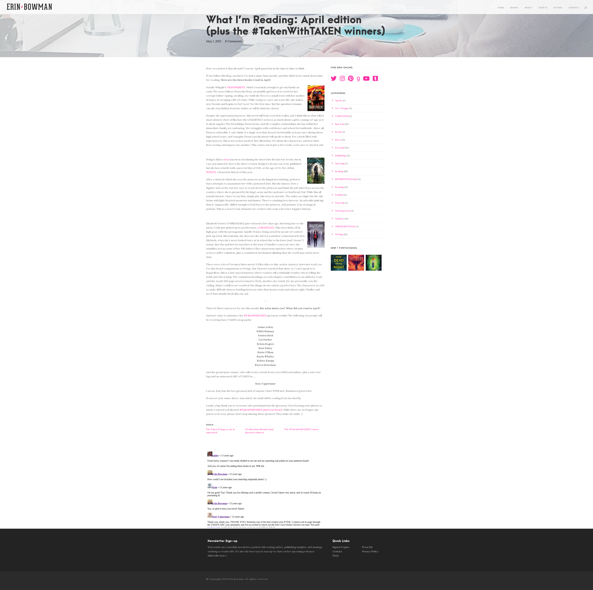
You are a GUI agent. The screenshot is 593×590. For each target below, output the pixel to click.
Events (543, 7)
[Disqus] (265, 488)
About (528, 7)
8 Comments (233, 41)
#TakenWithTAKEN (255, 315)
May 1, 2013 (213, 41)
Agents (338, 100)
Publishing (340, 155)
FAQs (335, 555)
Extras (558, 7)
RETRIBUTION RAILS (346, 179)
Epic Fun (339, 124)
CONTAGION (342, 116)
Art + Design (341, 108)
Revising (339, 187)
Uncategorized (343, 210)
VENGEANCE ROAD (345, 226)
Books (514, 7)
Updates (339, 218)
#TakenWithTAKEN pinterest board (261, 409)
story (226, 159)
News (338, 139)
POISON (211, 172)
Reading (339, 171)
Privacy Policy (370, 551)
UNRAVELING (266, 227)
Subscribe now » (217, 555)
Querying (340, 163)
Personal (339, 147)
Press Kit (367, 547)
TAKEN (339, 195)
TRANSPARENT (236, 87)
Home (501, 7)
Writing (339, 234)
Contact (573, 7)
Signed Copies (340, 547)
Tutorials (340, 202)
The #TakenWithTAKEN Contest (301, 429)
